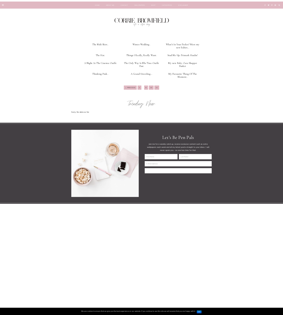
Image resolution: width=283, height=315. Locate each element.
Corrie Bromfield (141, 21)
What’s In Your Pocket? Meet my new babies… (182, 46)
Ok (199, 312)
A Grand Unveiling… (141, 73)
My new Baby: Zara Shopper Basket (182, 65)
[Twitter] (269, 2)
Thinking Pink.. (100, 73)
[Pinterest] (272, 2)
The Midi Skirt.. (100, 44)
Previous (130, 87)
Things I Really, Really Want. (141, 55)
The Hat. (100, 55)
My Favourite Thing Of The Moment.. (182, 75)
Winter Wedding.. (141, 44)
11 (157, 87)
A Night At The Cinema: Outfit (100, 63)
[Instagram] (275, 2)
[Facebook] (265, 2)
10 (151, 87)
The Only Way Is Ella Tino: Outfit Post (141, 65)
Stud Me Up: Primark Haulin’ (182, 55)
